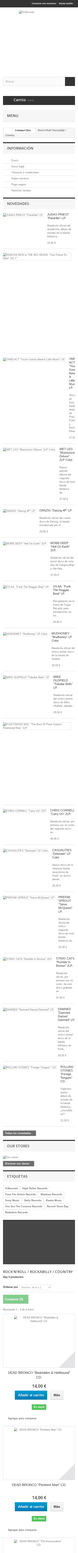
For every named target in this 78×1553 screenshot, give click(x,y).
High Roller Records (34, 1188)
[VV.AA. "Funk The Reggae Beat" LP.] (26, 587)
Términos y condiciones (25, 172)
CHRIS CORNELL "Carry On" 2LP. (62, 812)
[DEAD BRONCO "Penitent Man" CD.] (39, 1453)
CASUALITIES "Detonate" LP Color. (62, 853)
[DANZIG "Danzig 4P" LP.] (19, 511)
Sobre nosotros (20, 178)
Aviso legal (17, 166)
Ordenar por (10, 1286)
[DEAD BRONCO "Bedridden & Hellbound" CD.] (39, 1341)
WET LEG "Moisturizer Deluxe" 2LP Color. (67, 454)
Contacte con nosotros (44, 3)
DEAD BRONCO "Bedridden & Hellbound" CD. (39, 1375)
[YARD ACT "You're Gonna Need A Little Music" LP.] (34, 360)
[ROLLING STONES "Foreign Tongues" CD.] (30, 1068)
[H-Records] (39, 38)
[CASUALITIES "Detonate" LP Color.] (25, 851)
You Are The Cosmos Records (23, 1206)
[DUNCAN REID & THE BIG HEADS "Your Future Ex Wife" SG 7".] (37, 257)
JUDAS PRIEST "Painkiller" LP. (58, 216)
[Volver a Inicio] (7, 130)
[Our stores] (39, 1157)
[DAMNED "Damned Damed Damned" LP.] (28, 1010)
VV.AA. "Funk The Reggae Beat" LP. (62, 590)
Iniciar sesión (66, 3)
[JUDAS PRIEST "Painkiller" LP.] (23, 215)
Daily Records (32, 1200)
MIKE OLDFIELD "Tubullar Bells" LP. (63, 682)
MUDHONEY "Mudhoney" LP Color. (62, 637)
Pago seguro (18, 184)
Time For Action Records (20, 1194)
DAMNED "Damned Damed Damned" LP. (66, 1014)
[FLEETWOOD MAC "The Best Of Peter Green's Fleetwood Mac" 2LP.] (37, 726)
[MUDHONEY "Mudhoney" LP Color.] (25, 634)
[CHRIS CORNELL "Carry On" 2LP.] (24, 811)
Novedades (18, 203)
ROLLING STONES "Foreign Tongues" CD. (67, 1074)
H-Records (11, 1188)
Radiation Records (16, 1212)
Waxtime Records (51, 1194)
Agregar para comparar (22, 1418)
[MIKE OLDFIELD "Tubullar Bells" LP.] (26, 677)
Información (20, 148)
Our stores (18, 1146)
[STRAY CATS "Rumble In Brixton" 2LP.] (27, 959)
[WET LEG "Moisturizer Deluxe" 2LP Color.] (29, 450)
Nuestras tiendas (21, 190)
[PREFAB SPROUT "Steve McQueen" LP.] (29, 898)
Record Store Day (57, 1206)
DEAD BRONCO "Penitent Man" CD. (39, 1485)
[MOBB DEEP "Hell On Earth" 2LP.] (25, 544)
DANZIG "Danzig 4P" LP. (55, 510)
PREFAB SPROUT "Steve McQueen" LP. (65, 904)
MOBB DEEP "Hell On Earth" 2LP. (60, 546)
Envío (14, 160)
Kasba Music (54, 1200)
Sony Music (12, 1200)
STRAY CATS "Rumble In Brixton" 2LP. (65, 962)
